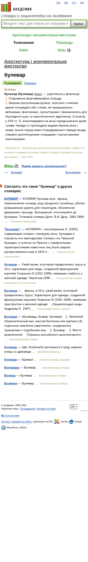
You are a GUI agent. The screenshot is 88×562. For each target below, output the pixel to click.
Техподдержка (27, 408)
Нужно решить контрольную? (44, 166)
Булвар (10, 375)
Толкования (23, 42)
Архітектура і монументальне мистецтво (44, 35)
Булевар (10, 290)
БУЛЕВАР (11, 198)
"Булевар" (12, 229)
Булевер (10, 383)
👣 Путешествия (10, 415)
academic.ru (16, 7)
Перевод (30, 83)
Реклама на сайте (46, 408)
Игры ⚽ (64, 50)
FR (82, 3)
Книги (23, 50)
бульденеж (73, 172)
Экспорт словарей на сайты (16, 421)
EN (58, 3)
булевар (10, 264)
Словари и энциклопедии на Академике (36, 16)
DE (66, 3)
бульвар (16, 172)
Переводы (64, 42)
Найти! (78, 24)
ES (74, 3)
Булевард (11, 367)
